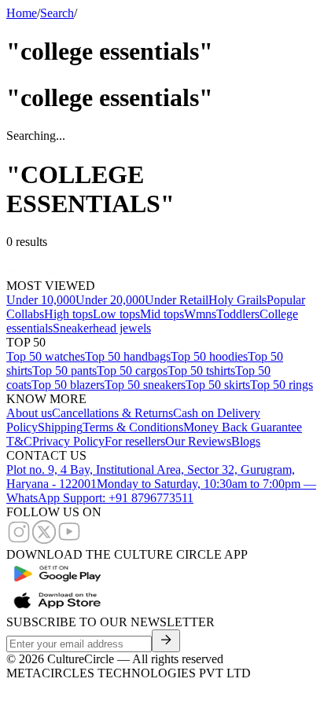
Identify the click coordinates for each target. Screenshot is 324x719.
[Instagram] (18, 540)
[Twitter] (44, 540)
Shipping (60, 427)
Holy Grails (237, 299)
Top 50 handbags (128, 356)
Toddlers (238, 314)
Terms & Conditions (133, 427)
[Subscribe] (166, 640)
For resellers (135, 441)
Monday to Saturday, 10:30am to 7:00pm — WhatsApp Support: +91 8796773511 (161, 490)
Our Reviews (198, 441)
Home (21, 13)
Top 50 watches (45, 356)
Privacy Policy (68, 441)
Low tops (116, 314)
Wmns (200, 314)
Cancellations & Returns (112, 413)
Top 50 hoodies (209, 356)
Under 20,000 (110, 299)
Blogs (245, 441)
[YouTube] (69, 540)
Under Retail (176, 299)
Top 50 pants (64, 370)
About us (29, 413)
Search (57, 13)
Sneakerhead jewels (102, 328)
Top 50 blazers (68, 384)
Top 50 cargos (132, 370)
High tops (68, 314)
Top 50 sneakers (145, 384)
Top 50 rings (281, 384)
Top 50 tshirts (201, 370)
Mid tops (162, 314)
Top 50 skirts (218, 384)
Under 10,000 (40, 299)
